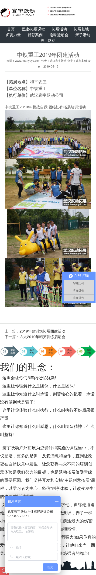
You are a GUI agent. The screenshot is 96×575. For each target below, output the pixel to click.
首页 (11, 29)
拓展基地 (81, 29)
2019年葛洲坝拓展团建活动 (42, 331)
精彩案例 (35, 34)
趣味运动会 (59, 34)
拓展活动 (59, 29)
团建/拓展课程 (33, 29)
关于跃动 (48, 40)
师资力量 (13, 34)
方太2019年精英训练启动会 (42, 336)
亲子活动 (82, 34)
